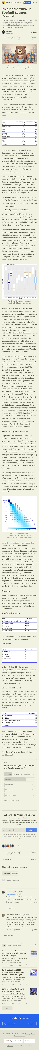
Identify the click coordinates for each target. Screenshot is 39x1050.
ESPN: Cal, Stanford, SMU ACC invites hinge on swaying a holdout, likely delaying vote (13, 991)
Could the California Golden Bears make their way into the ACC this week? (13, 978)
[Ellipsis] (36, 891)
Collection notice (19, 1036)
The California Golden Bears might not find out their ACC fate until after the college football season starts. (14, 997)
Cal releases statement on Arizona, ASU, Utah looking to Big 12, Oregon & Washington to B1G (14, 953)
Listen (35, 32)
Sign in (35, 3)
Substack (10, 1046)
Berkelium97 (10, 31)
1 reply (10, 908)
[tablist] (10, 873)
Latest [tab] (9, 945)
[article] (19, 958)
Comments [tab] (6, 873)
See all (5, 1008)
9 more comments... (8, 935)
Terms (33, 1034)
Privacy (27, 1034)
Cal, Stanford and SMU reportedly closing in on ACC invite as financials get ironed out (14, 972)
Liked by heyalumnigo (14, 894)
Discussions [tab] (17, 945)
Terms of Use (29, 834)
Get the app (29, 1041)
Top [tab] (4, 945)
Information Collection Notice (21, 836)
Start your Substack (14, 1041)
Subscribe (27, 3)
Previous (8, 860)
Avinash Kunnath (15, 962)
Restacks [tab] (15, 873)
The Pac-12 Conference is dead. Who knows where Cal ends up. (14, 959)
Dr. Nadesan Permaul (13, 915)
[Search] (35, 945)
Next (32, 860)
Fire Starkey (10, 892)
